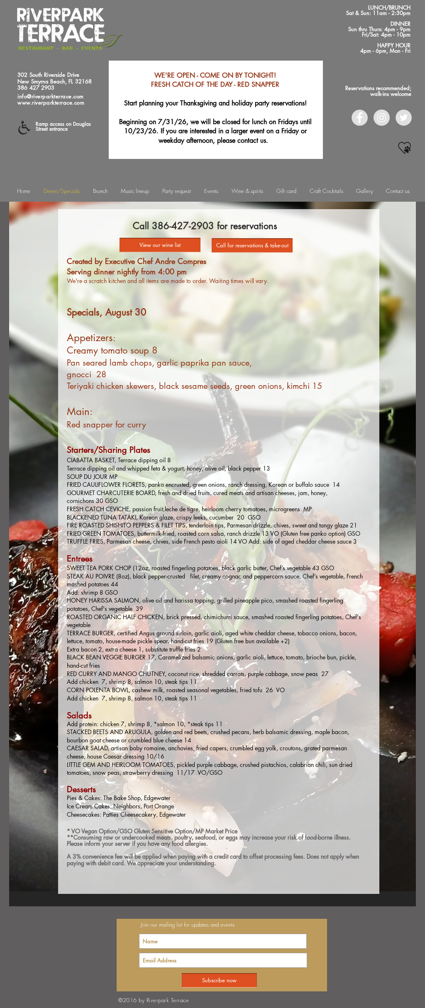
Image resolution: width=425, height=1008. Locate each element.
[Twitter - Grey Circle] (404, 118)
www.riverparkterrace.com (50, 102)
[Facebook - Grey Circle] (360, 118)
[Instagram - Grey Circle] (382, 118)
